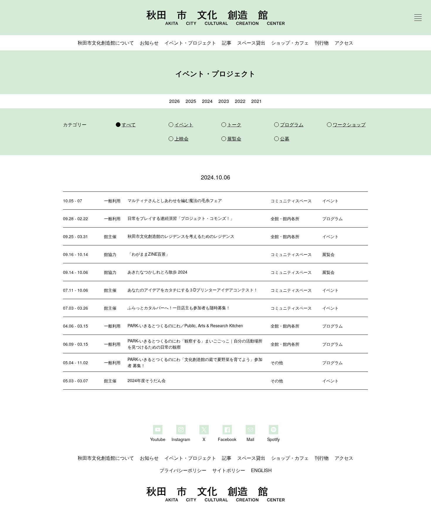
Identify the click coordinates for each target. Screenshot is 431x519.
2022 (240, 101)
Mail (250, 439)
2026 (174, 101)
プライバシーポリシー (182, 470)
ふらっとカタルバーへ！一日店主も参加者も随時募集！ (179, 308)
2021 (256, 101)
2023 (223, 101)
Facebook (227, 439)
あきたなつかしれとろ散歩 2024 (157, 272)
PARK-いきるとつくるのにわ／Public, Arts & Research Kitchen (185, 325)
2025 (191, 101)
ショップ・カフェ (290, 42)
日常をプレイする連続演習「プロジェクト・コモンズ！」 (181, 218)
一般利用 (112, 200)
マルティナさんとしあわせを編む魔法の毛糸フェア (175, 200)
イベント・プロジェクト (190, 42)
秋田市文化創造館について (106, 42)
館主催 (110, 236)
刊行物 (322, 42)
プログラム (332, 218)
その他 (277, 362)
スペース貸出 (251, 42)
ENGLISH (261, 470)
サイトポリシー (228, 470)
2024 (207, 101)
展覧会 (328, 254)
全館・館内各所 (285, 218)
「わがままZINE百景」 (149, 254)
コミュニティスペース (291, 200)
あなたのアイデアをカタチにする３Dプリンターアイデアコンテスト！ (193, 290)
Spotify (273, 439)
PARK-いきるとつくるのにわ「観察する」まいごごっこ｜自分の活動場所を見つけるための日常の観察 (195, 344)
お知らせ (149, 42)
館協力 (110, 254)
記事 (226, 42)
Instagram (181, 439)
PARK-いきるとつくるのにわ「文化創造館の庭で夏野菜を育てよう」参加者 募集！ (195, 362)
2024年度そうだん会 (147, 380)
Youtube (157, 439)
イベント (330, 200)
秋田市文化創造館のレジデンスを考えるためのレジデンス (181, 236)
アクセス (344, 42)
